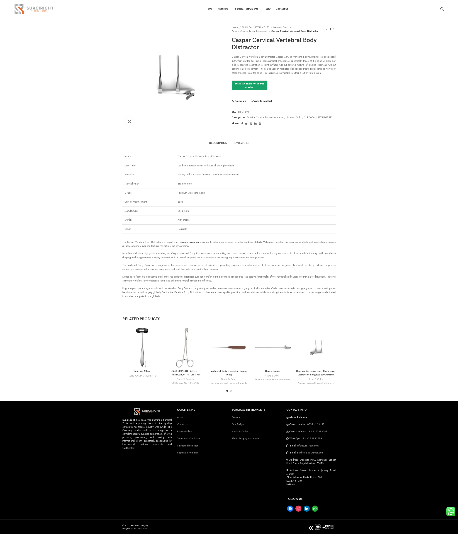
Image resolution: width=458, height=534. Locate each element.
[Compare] (159, 334)
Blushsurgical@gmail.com (310, 452)
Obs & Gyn (238, 424)
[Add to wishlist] (159, 350)
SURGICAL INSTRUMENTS (256, 27)
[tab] (218, 141)
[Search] (442, 9)
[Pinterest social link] (251, 123)
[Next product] (334, 29)
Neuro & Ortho (281, 27)
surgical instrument (189, 242)
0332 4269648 (315, 424)
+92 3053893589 (317, 431)
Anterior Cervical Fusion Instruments (250, 31)
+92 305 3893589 (311, 438)
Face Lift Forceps (185, 379)
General (236, 417)
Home (235, 27)
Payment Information (187, 445)
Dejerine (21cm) (142, 371)
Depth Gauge (272, 371)
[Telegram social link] (260, 123)
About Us (181, 417)
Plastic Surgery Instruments (245, 438)
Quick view (159, 342)
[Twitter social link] (246, 123)
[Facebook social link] (242, 123)
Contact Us (182, 424)
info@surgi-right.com (308, 445)
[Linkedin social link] (255, 123)
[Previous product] (326, 29)
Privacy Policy (184, 431)
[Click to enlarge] (129, 121)
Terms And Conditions (188, 438)
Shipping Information (188, 452)
